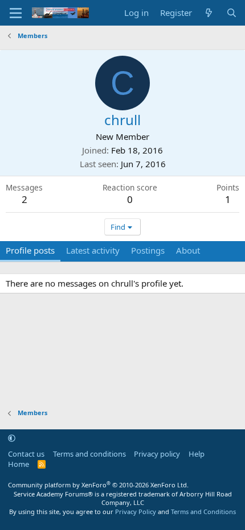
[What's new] (209, 12)
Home (18, 464)
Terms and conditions (89, 454)
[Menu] (15, 13)
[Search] (231, 12)
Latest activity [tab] (93, 250)
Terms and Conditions (203, 511)
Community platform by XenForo (98, 485)
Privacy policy (157, 454)
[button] (12, 438)
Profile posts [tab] (30, 250)
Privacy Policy (135, 511)
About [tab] (188, 250)
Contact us (26, 454)
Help (197, 454)
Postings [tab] (148, 250)
